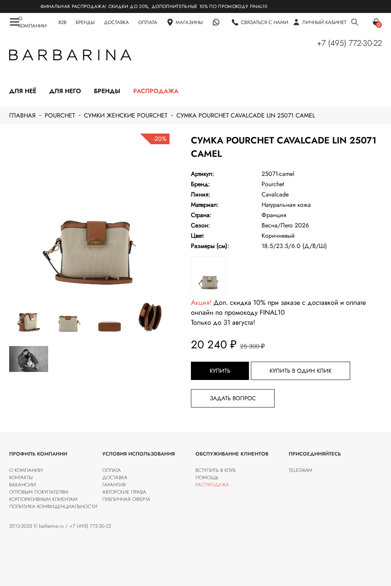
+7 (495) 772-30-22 (349, 43)
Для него (65, 91)
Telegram (300, 470)
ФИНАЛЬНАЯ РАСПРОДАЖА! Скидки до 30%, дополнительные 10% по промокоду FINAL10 (143, 6)
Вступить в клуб (216, 470)
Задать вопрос (233, 398)
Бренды (107, 91)
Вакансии (22, 484)
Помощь (207, 477)
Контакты (21, 477)
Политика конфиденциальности (53, 506)
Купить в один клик (300, 371)
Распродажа (155, 91)
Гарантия (114, 484)
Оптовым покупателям (38, 492)
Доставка (115, 477)
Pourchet (60, 115)
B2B (62, 22)
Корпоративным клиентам (43, 499)
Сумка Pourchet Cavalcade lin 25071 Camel (245, 115)
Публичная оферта (126, 499)
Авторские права (124, 492)
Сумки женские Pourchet (125, 115)
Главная (22, 115)
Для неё (22, 91)
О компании (26, 470)
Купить (220, 371)
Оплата (111, 470)
